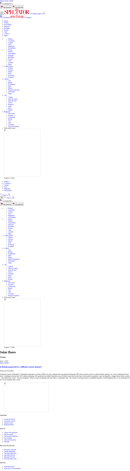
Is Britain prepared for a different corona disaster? (21, 367)
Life (5, 95)
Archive (6, 34)
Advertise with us (9, 421)
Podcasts (7, 26)
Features (11, 115)
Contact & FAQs (9, 419)
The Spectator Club (10, 459)
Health (10, 110)
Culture (10, 42)
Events (6, 30)
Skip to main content (6, 1)
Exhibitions (11, 84)
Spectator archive (9, 455)
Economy (11, 75)
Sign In (40, 14)
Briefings (7, 28)
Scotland (11, 77)
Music (10, 88)
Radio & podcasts (14, 90)
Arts (9, 81)
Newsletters (8, 24)
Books (10, 82)
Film (9, 86)
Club (5, 32)
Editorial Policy (9, 425)
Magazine (11, 46)
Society (10, 70)
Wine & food (12, 101)
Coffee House (8, 66)
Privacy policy (8, 434)
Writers (6, 23)
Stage (10, 93)
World (10, 72)
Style (9, 108)
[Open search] (1, 195)
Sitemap (6, 442)
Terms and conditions (11, 436)
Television (11, 92)
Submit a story (8, 423)
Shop (5, 35)
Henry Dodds (4, 363)
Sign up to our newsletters (12, 468)
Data (9, 73)
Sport (10, 106)
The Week (11, 113)
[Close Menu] (2, 197)
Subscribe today (9, 466)
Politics (10, 39)
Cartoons (11, 124)
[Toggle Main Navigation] (2, 13)
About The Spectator (10, 432)
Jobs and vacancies (10, 440)
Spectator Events (9, 457)
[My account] (44, 14)
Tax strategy (8, 438)
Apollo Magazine (9, 451)
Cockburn (11, 41)
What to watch (12, 99)
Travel (10, 102)
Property (11, 104)
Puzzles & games (13, 126)
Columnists (11, 117)
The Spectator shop (10, 453)
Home (6, 21)
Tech (9, 44)
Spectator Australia (10, 449)
